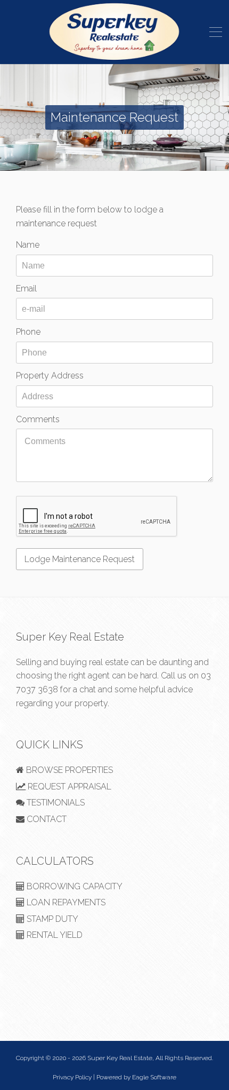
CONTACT (45, 819)
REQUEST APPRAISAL (68, 786)
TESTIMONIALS (54, 802)
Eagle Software (154, 1077)
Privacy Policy (72, 1077)
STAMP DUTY (51, 919)
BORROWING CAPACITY (73, 886)
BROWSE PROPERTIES (68, 770)
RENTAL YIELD (53, 935)
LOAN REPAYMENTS (64, 902)
